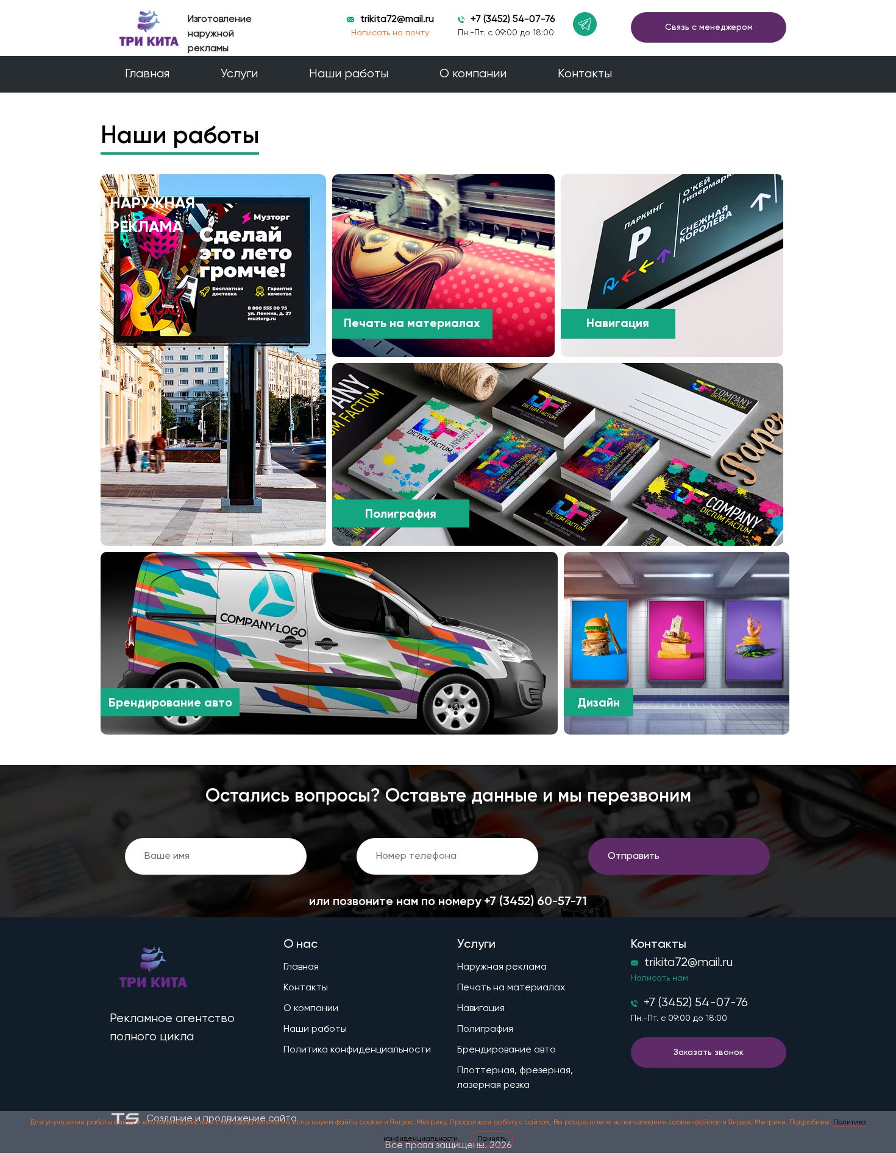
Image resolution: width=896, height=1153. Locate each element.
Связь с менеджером (709, 27)
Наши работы (348, 74)
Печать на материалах (511, 988)
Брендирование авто (506, 1050)
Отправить (634, 856)
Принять (492, 1139)
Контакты (585, 74)
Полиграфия (485, 1029)
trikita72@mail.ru (397, 19)
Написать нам (659, 978)
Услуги (239, 74)
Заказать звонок (709, 1052)
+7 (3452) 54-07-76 (513, 19)
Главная (147, 74)
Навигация (481, 1009)
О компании (473, 74)
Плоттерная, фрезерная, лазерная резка (515, 1078)
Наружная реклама (502, 967)
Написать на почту (390, 33)
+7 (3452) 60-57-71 (535, 902)
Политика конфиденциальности (357, 1050)
